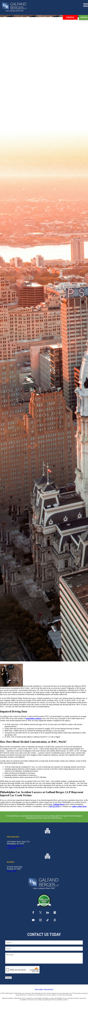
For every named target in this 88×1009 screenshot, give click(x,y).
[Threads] (54, 921)
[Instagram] (40, 921)
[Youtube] (33, 921)
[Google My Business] (54, 913)
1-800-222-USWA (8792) (15, 846)
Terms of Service (48, 989)
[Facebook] (33, 913)
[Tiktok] (47, 921)
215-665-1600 (11, 848)
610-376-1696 (11, 871)
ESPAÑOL (70, 17)
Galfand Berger (59, 804)
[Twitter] (40, 913)
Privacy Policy (39, 989)
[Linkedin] (47, 913)
